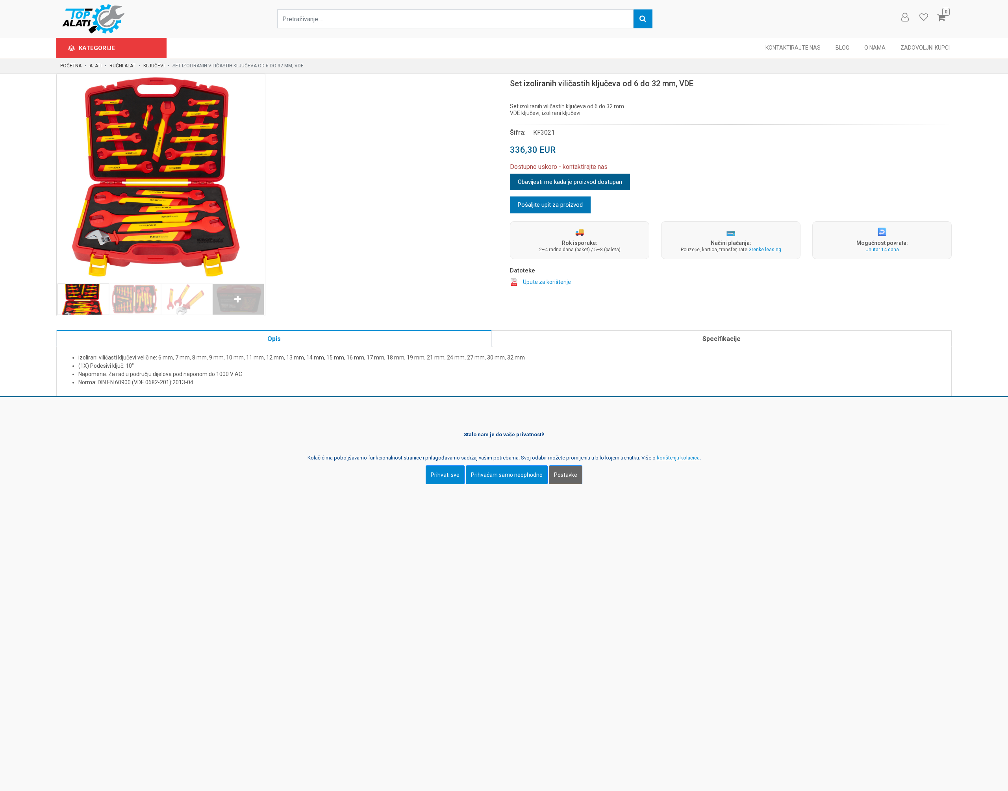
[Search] (643, 18)
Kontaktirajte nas (793, 47)
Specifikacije (721, 339)
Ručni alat (122, 66)
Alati (95, 66)
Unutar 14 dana (882, 249)
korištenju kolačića (678, 457)
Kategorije (98, 48)
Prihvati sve (445, 474)
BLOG (842, 47)
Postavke (565, 474)
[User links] (904, 17)
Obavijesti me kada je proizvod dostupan (570, 181)
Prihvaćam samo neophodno (507, 474)
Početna (71, 66)
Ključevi (154, 66)
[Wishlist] (923, 17)
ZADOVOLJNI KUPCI (925, 47)
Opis (274, 339)
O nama (875, 47)
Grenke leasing (765, 249)
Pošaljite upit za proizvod (550, 204)
